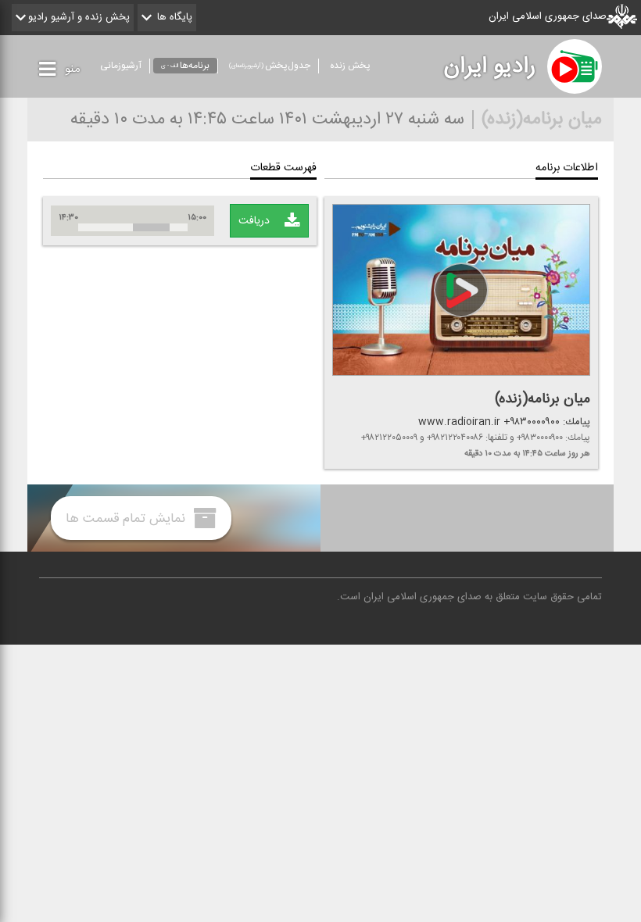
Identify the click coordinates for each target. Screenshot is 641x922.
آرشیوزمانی (120, 65)
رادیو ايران (489, 66)
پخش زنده (350, 65)
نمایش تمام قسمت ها (127, 518)
